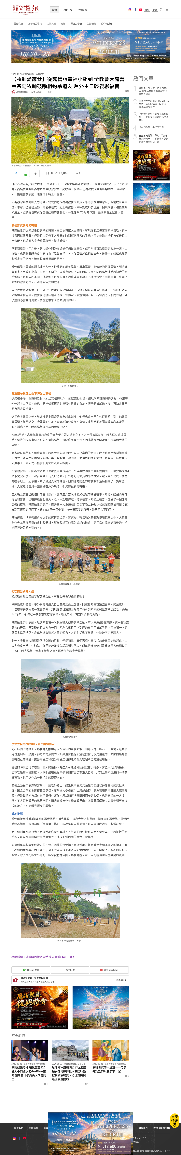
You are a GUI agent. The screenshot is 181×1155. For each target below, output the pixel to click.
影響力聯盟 (76, 23)
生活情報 (91, 23)
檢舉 (127, 91)
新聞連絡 (33, 1128)
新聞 (54, 9)
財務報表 (143, 1128)
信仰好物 (67, 9)
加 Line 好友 (32, 970)
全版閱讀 (82, 9)
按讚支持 (70, 970)
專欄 (63, 23)
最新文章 (18, 23)
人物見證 (51, 23)
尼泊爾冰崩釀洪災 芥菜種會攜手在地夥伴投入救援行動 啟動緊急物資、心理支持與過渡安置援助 (69, 1073)
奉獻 (154, 9)
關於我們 (18, 1128)
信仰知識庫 (106, 23)
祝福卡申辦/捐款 (161, 1128)
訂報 (147, 9)
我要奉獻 (120, 979)
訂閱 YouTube (111, 970)
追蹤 (49, 91)
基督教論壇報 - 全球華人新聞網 (25, 9)
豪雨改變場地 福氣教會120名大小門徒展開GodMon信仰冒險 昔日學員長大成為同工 (28, 1073)
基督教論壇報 (35, 23)
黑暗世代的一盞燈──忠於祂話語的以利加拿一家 (109, 1069)
